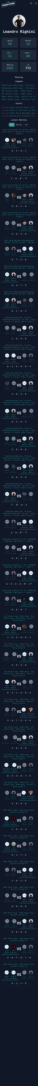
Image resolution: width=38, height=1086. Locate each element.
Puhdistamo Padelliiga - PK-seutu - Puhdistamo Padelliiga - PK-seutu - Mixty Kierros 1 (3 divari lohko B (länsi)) (19, 402)
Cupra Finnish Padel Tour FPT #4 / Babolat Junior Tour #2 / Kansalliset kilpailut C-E (19, 107)
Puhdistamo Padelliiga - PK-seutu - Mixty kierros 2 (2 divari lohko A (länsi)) (19, 85)
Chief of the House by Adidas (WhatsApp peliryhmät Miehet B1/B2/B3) (19, 110)
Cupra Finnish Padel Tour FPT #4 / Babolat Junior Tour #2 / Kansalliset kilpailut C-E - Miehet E (19, 131)
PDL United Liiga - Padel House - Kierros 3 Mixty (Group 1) (19, 91)
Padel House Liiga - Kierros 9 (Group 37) (19, 99)
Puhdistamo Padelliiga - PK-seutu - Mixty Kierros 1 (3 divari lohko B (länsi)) (19, 88)
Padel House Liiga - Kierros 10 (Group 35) (19, 97)
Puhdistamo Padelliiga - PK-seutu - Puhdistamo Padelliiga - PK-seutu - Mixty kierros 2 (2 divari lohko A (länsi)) (19, 319)
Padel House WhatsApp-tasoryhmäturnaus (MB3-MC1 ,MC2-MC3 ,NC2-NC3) (19, 113)
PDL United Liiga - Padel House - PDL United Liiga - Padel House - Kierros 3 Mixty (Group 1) (19, 618)
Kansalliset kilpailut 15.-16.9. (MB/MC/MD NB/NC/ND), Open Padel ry (19, 116)
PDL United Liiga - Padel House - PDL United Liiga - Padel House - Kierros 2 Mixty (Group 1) (19, 729)
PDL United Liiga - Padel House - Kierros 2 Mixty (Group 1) (19, 94)
